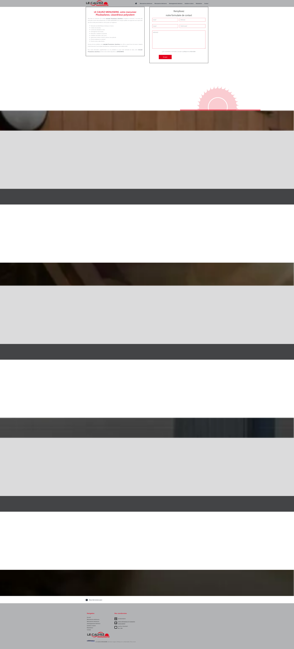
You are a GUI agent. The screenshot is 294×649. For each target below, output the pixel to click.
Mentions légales (112, 641)
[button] (147, 600)
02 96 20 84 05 (121, 618)
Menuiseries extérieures (93, 619)
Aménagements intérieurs (93, 623)
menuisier (105, 44)
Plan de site (133, 641)
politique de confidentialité (189, 51)
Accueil (89, 617)
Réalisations (90, 627)
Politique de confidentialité (123, 641)
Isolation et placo (91, 625)
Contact (89, 629)
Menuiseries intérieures (93, 621)
